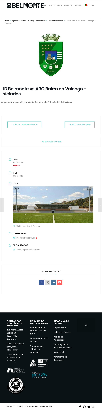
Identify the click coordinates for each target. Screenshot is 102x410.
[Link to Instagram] (84, 406)
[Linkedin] (53, 282)
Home (7, 21)
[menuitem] (23, 5)
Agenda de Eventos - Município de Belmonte (28, 21)
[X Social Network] (47, 282)
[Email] (59, 282)
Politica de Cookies (62, 332)
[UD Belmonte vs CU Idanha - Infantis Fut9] (100, 205)
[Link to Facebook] (80, 406)
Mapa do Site (60, 327)
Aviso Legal (59, 352)
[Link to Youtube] (89, 406)
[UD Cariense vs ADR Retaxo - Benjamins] (2, 205)
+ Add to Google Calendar (24, 124)
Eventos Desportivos (55, 21)
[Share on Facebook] (41, 282)
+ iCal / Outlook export (79, 124)
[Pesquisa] (93, 5)
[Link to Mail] (93, 406)
